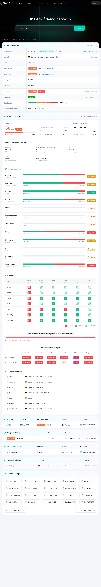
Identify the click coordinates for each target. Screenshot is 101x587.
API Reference (60, 3)
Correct (94, 57)
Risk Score (8, 103)
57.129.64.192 (27, 39)
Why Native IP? (91, 97)
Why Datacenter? (90, 91)
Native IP (7, 97)
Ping (30, 3)
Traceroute (43, 3)
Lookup (19, 3)
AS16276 (31, 63)
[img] (32, 102)
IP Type (6, 91)
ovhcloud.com (50, 68)
